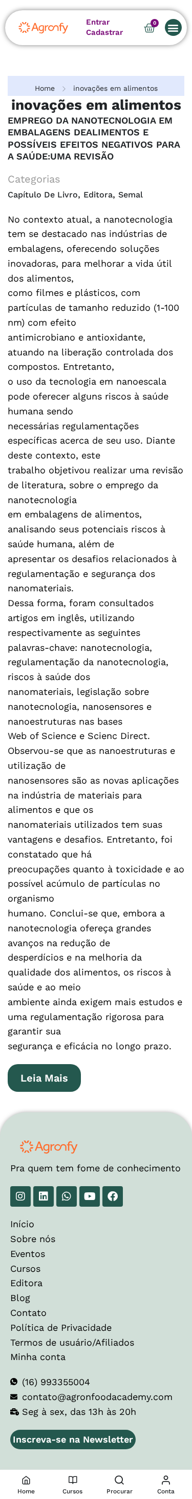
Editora (98, 194)
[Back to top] (164, 1455)
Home (45, 88)
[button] (173, 27)
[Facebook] (112, 1196)
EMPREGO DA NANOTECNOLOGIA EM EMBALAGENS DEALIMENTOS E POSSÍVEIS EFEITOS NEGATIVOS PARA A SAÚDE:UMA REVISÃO (94, 138)
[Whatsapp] (66, 1196)
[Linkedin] (43, 1196)
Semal (130, 194)
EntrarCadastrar (104, 27)
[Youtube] (89, 1196)
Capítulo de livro (43, 194)
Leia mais (50, 1074)
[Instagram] (20, 1196)
